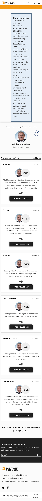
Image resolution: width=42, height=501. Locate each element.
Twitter (16, 484)
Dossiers (24, 475)
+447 (25, 218)
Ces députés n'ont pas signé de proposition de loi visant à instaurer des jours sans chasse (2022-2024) (21, 356)
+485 (25, 306)
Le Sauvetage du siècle (19, 44)
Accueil (8, 127)
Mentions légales (9, 482)
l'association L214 (12, 497)
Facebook (6, 484)
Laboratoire (8, 381)
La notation (15, 475)
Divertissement (9, 298)
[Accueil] (6, 5)
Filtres (38, 158)
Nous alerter (7, 478)
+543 (25, 264)
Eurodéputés (31, 7)
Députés (18, 7)
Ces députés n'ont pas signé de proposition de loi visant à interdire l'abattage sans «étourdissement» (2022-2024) (21, 273)
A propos (5, 475)
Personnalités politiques (19, 127)
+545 (25, 389)
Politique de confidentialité (28, 482)
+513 (25, 173)
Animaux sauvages (11, 338)
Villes (7, 7)
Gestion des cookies (35, 496)
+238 (25, 347)
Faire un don (18, 478)
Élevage (6, 165)
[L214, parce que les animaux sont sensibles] (3, 496)
